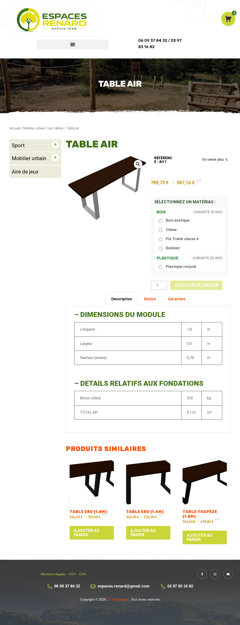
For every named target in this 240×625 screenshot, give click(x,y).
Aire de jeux (25, 172)
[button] (73, 44)
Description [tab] (121, 299)
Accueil (14, 128)
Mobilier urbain (34, 128)
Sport (18, 145)
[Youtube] (228, 574)
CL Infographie (117, 599)
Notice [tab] (150, 299)
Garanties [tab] (176, 299)
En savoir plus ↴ (215, 159)
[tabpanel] (148, 369)
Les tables (56, 128)
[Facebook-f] (202, 574)
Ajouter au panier (196, 285)
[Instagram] (215, 574)
